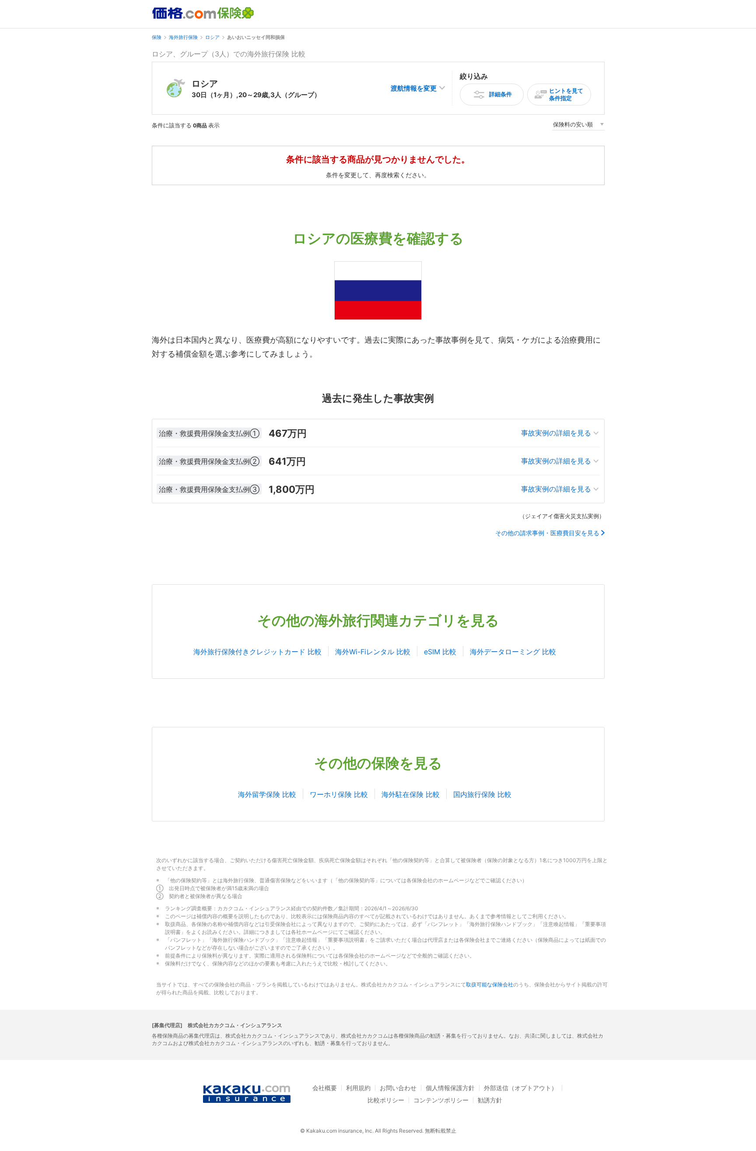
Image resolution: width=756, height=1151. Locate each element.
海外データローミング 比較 (513, 651)
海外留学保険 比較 (267, 794)
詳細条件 (500, 94)
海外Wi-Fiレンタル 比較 (372, 651)
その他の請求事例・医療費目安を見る (547, 533)
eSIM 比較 (440, 651)
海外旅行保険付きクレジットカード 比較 (257, 651)
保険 (156, 37)
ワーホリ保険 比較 (339, 794)
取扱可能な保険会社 (489, 984)
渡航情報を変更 (414, 88)
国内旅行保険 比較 (482, 794)
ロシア (212, 37)
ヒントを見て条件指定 (566, 94)
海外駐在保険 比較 (411, 794)
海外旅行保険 (183, 37)
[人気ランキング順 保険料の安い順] (578, 125)
